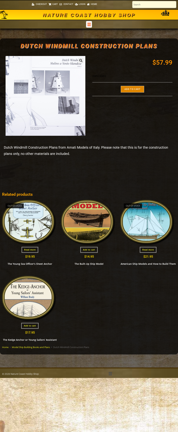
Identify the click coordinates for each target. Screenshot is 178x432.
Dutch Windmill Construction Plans (89, 45)
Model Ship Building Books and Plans (31, 347)
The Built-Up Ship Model (89, 263)
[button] (89, 24)
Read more (30, 250)
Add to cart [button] (89, 250)
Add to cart (132, 89)
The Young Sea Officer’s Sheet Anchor (30, 263)
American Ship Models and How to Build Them (148, 263)
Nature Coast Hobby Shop (89, 15)
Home (5, 347)
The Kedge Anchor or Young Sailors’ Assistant (30, 339)
